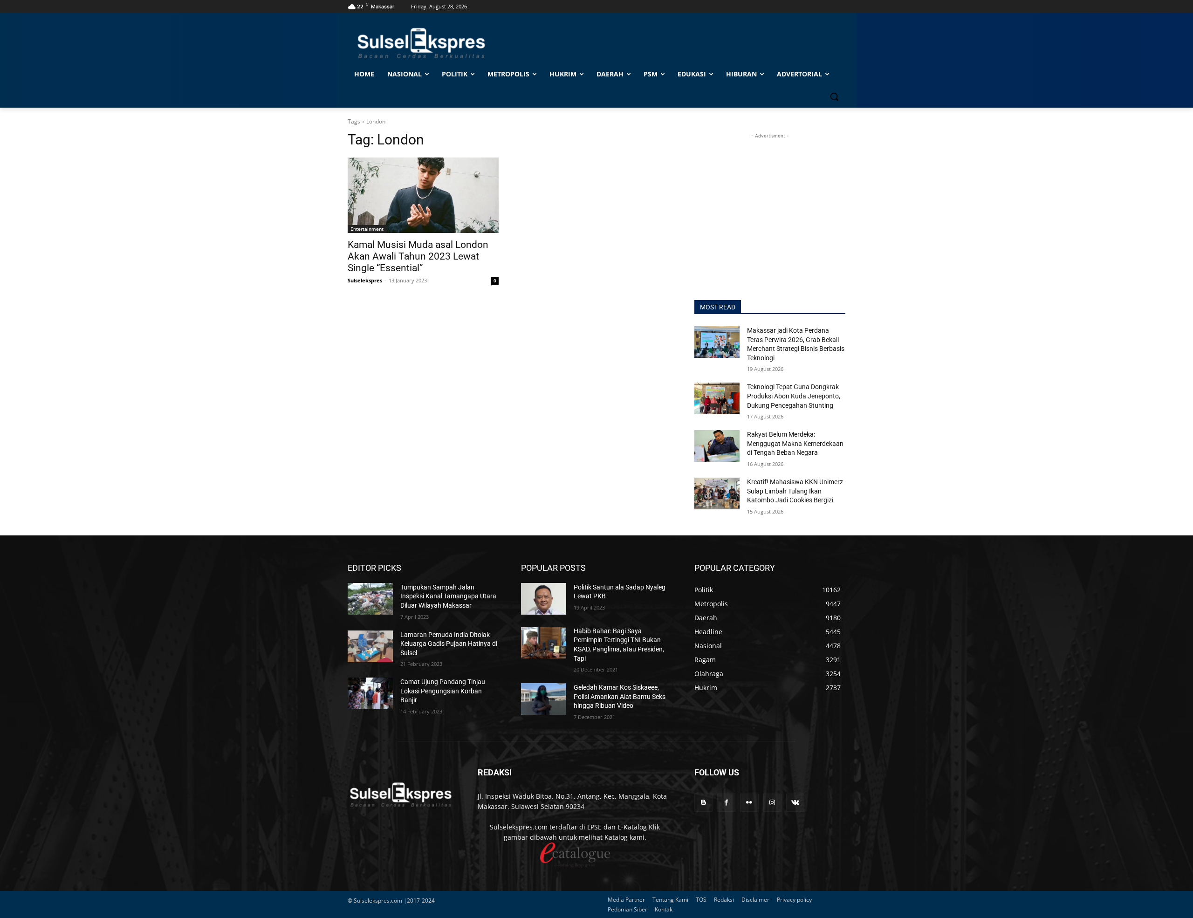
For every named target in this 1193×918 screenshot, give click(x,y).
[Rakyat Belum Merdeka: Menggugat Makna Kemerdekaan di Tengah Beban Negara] (717, 446)
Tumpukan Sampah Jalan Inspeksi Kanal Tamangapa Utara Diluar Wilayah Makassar (448, 596)
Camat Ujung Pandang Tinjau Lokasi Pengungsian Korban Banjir (442, 691)
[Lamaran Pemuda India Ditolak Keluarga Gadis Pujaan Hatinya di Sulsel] (370, 646)
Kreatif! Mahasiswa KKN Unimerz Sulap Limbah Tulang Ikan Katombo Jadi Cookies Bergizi (795, 491)
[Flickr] (749, 803)
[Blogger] (703, 803)
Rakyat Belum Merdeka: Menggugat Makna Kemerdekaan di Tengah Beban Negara (795, 443)
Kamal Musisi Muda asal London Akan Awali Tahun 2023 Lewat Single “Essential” (418, 256)
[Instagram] (772, 803)
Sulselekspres (365, 280)
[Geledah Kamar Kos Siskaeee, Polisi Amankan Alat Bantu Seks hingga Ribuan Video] (543, 699)
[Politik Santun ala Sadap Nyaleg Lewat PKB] (543, 599)
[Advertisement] (770, 199)
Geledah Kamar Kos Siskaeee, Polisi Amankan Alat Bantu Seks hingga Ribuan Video (619, 696)
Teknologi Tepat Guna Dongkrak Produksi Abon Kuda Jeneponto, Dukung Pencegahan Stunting (793, 396)
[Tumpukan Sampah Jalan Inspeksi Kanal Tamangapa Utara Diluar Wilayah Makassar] (370, 599)
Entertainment (367, 229)
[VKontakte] (795, 803)
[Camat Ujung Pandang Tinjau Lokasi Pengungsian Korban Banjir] (370, 693)
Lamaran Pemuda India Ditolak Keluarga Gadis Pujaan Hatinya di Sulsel (448, 644)
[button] (834, 96)
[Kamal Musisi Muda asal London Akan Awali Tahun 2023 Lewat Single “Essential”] (423, 195)
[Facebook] (726, 803)
